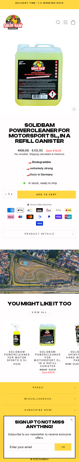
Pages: (38, 387)
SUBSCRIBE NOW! (38, 410)
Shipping (34, 154)
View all (39, 312)
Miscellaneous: (38, 399)
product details (40, 234)
